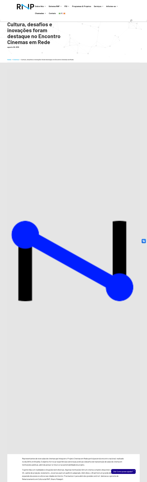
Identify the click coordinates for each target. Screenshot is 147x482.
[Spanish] (64, 13)
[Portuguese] (60, 13)
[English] (62, 13)
